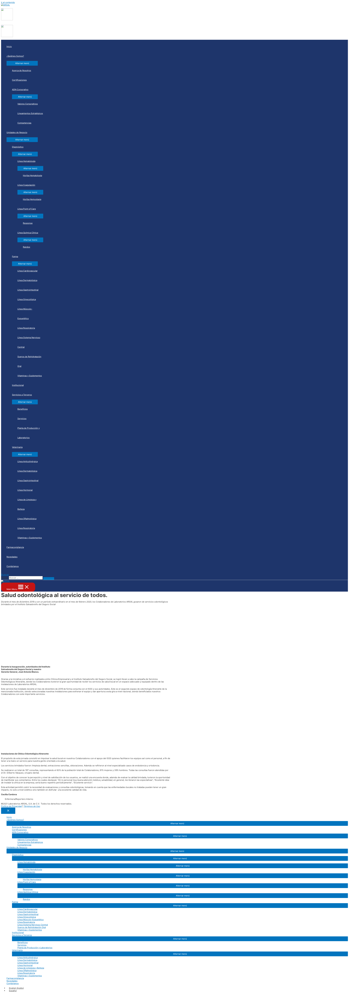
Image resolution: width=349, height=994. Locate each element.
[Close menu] (8, 811)
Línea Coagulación (26, 185)
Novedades (12, 556)
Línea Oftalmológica (26, 518)
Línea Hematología (26, 161)
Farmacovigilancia (15, 547)
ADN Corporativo (20, 89)
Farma (15, 256)
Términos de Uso (32, 806)
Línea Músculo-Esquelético (24, 314)
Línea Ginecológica (26, 299)
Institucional (18, 385)
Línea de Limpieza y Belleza (26, 504)
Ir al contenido (8, 2)
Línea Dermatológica (27, 280)
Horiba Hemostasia (32, 199)
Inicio (9, 46)
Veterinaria (17, 447)
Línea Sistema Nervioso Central (28, 342)
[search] (26, 577)
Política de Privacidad (11, 806)
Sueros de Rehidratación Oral (29, 361)
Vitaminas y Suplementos (29, 375)
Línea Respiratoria (26, 328)
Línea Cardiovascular (27, 271)
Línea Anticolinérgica (27, 461)
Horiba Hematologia (32, 175)
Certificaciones (19, 80)
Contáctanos (13, 566)
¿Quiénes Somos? (15, 56)
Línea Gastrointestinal (27, 290)
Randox (26, 247)
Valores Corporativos (27, 104)
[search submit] (48, 578)
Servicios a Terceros (22, 394)
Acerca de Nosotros (21, 70)
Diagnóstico (17, 147)
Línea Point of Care (26, 209)
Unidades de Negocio (17, 132)
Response (28, 223)
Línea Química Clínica (27, 232)
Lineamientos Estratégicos (30, 113)
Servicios (21, 418)
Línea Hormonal (25, 490)
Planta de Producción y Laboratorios (28, 433)
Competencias (24, 123)
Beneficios (22, 409)
